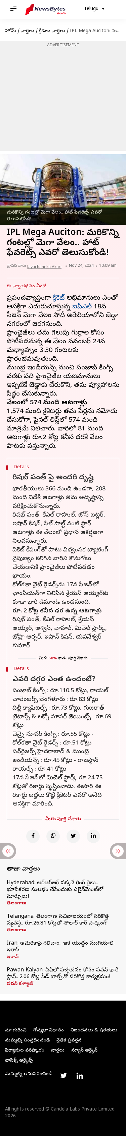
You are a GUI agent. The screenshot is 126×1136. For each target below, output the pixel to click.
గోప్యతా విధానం (48, 1030)
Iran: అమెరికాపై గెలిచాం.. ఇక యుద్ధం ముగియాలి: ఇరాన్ (61, 947)
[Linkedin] (93, 836)
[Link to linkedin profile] (80, 1075)
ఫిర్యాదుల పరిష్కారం (24, 1051)
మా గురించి (16, 1030)
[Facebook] (33, 836)
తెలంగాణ (16, 904)
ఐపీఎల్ (82, 307)
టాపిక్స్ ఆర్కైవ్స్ (19, 1061)
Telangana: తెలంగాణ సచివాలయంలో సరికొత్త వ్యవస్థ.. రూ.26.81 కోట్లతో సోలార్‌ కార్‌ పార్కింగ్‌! (58, 920)
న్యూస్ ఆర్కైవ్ (84, 1051)
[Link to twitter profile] (63, 1075)
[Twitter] (73, 836)
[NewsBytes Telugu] (45, 9)
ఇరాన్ (12, 957)
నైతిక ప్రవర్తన (69, 1040)
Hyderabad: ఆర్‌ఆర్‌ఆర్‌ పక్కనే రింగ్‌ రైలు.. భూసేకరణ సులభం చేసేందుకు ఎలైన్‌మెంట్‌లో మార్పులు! (55, 890)
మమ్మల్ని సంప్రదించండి (27, 1040)
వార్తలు (27, 31)
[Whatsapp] (53, 836)
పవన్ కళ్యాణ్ (20, 984)
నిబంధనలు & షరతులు (94, 1030)
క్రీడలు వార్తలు (52, 31)
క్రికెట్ (59, 298)
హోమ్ (10, 31)
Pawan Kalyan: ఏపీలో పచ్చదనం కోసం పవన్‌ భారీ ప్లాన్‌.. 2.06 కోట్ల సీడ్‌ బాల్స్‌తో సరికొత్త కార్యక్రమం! (62, 973)
